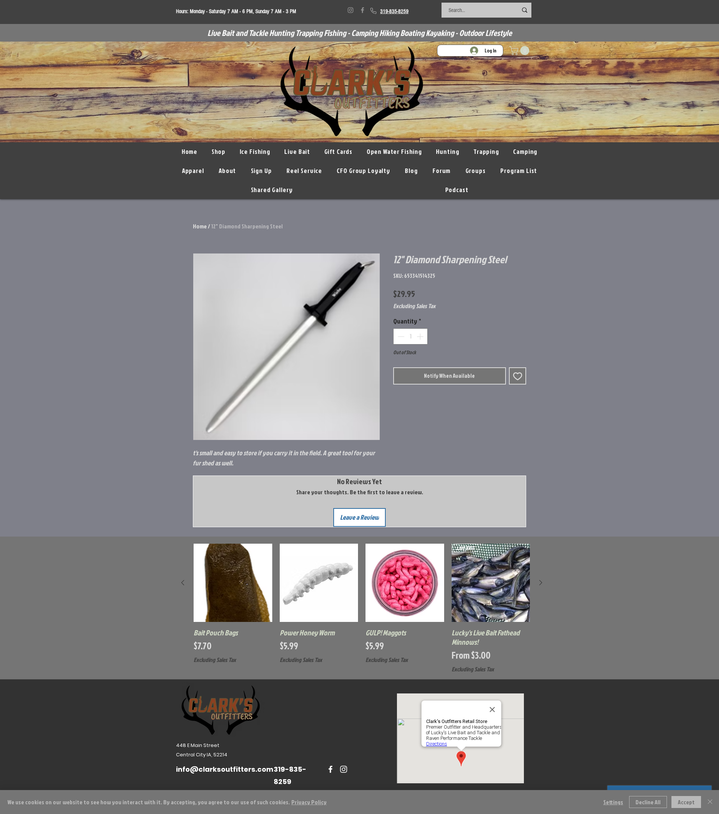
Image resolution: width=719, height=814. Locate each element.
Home (200, 226)
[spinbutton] (410, 336)
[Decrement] (400, 336)
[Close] (710, 802)
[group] (361, 608)
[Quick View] (233, 583)
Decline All (648, 802)
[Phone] (373, 10)
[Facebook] (362, 10)
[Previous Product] (182, 582)
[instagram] (343, 769)
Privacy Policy (309, 802)
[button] (520, 50)
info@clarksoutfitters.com (224, 769)
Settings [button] (613, 802)
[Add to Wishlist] (518, 376)
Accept (686, 802)
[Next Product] (540, 582)
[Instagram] (350, 10)
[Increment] (421, 336)
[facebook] (330, 769)
